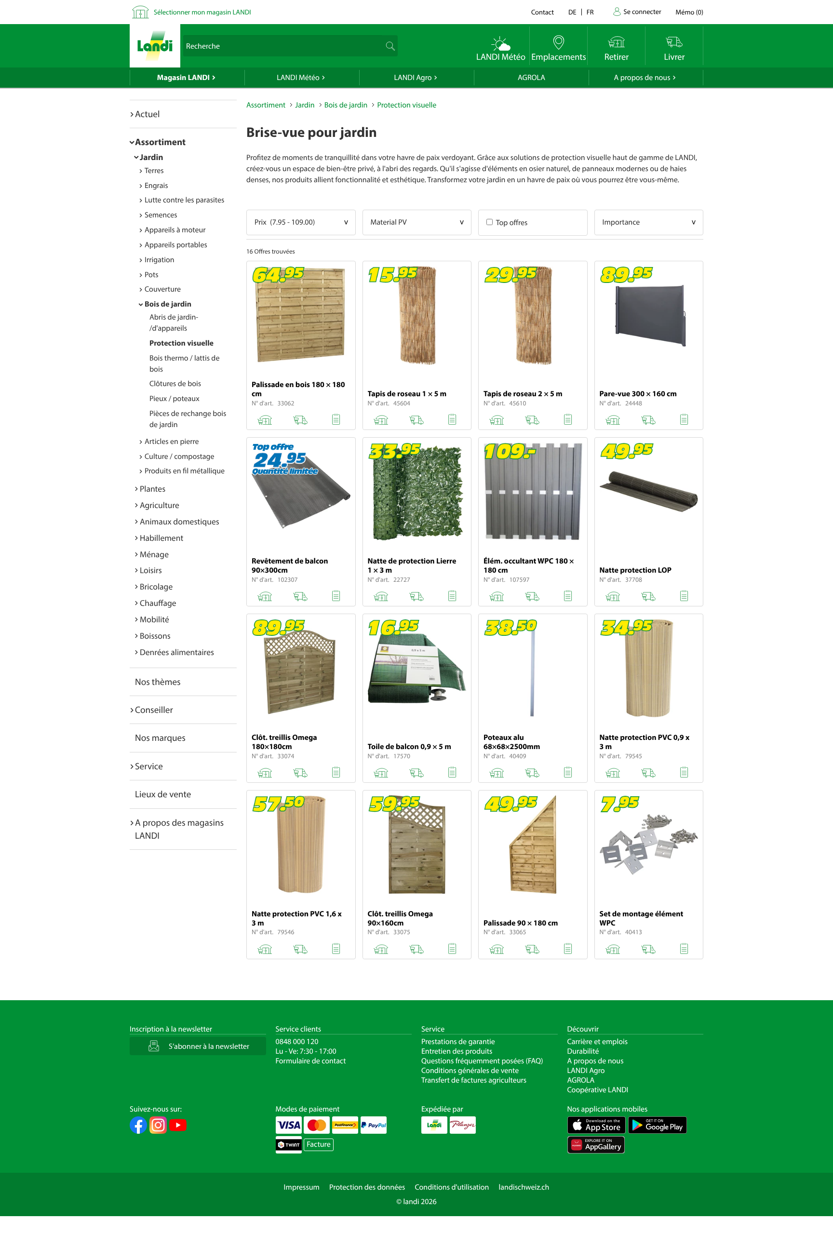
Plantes (152, 488)
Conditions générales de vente (470, 1070)
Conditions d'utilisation (452, 1187)
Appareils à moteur (175, 230)
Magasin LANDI (183, 77)
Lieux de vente (163, 794)
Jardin (151, 156)
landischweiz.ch (524, 1187)
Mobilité (154, 619)
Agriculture (159, 504)
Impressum (302, 1187)
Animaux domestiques (179, 521)
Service (149, 766)
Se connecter (642, 11)
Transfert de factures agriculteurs (473, 1080)
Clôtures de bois (175, 384)
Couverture (163, 289)
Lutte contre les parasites (184, 200)
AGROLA (531, 77)
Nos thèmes (158, 681)
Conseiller (154, 709)
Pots (152, 275)
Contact (542, 11)
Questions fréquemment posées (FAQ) (482, 1061)
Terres (154, 170)
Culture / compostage (180, 456)
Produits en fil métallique (185, 471)
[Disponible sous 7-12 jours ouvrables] (300, 417)
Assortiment (160, 141)
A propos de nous (642, 77)
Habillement (161, 537)
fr (590, 11)
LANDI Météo (298, 77)
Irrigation (160, 260)
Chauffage (158, 602)
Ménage (154, 554)
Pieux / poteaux (174, 398)
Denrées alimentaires (177, 651)
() (689, 11)
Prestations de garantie (458, 1041)
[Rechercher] (389, 45)
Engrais (156, 185)
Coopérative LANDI (598, 1090)
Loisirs (151, 570)
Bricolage (156, 586)
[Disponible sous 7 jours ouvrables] (416, 594)
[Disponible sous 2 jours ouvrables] (416, 417)
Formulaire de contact (311, 1061)
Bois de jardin (168, 304)
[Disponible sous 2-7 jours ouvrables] (532, 417)
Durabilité (583, 1051)
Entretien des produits (456, 1051)
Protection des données (367, 1187)
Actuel (147, 114)
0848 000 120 (297, 1041)
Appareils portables (176, 245)
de (572, 11)
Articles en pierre (172, 441)
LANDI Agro (412, 77)
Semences (161, 215)
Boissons (155, 635)
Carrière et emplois (597, 1041)
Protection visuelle (181, 343)
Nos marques (160, 737)
